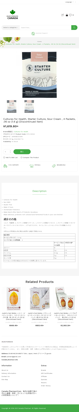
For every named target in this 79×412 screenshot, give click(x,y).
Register (63, 15)
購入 (22, 152)
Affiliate (44, 376)
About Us (5, 370)
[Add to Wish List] (13, 308)
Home (39, 41)
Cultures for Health (21, 131)
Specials (44, 379)
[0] (70, 15)
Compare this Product (31, 157)
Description (39, 191)
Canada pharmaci (24, 408)
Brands (43, 370)
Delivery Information (9, 373)
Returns (43, 382)
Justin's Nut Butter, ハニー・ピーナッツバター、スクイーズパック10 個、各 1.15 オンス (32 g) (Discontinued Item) (13, 316)
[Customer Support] (39, 35)
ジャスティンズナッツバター (13, 322)
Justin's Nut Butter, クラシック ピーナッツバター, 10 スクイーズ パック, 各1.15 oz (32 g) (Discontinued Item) (39, 316)
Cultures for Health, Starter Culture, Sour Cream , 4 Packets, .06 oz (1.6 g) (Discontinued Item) (40, 44)
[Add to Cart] (9, 308)
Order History (46, 386)
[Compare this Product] (17, 308)
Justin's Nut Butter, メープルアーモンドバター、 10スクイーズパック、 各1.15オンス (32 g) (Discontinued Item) (65, 316)
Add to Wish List (12, 157)
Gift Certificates (46, 373)
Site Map (5, 379)
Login (67, 15)
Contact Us (6, 376)
